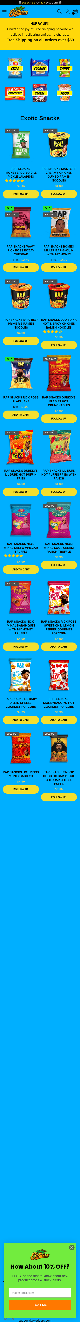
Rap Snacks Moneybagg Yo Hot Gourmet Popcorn (59, 703)
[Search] (60, 11)
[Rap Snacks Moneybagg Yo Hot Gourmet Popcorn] (59, 675)
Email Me (40, 1305)
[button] (15, 181)
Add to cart (21, 414)
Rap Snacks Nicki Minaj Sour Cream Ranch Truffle (59, 547)
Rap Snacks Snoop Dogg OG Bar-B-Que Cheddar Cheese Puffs (59, 778)
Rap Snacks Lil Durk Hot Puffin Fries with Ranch (59, 474)
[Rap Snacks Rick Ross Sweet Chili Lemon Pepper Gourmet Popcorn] (59, 598)
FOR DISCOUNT (40, 2)
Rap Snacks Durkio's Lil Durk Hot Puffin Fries (21, 474)
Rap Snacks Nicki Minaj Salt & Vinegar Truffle (21, 547)
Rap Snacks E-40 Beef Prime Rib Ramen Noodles (21, 323)
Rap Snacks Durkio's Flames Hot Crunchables (59, 401)
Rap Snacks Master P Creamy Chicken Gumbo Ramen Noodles (59, 174)
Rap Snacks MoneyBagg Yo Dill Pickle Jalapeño (21, 172)
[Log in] (68, 11)
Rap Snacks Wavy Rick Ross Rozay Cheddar (21, 250)
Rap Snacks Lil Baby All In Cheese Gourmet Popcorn (21, 703)
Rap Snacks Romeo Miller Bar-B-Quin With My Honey (58, 250)
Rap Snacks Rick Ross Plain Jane (21, 399)
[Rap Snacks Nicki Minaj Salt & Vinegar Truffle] (21, 520)
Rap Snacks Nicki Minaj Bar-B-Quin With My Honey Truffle (21, 627)
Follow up (21, 194)
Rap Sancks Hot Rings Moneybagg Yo (21, 774)
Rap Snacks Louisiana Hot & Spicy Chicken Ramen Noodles (59, 323)
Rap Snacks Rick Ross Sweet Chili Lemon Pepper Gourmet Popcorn (59, 627)
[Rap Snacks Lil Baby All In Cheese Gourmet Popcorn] (21, 675)
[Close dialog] (72, 1247)
